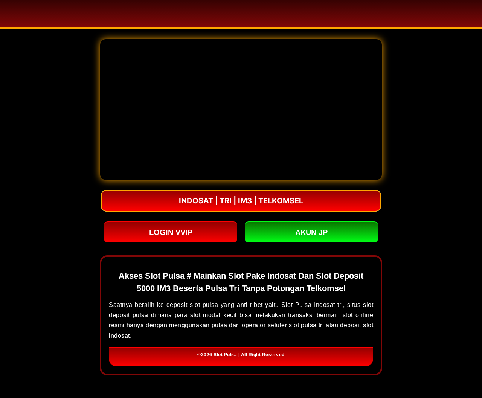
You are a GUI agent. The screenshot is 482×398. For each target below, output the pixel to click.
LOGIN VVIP (170, 232)
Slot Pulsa (225, 354)
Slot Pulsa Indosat (308, 305)
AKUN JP (311, 232)
